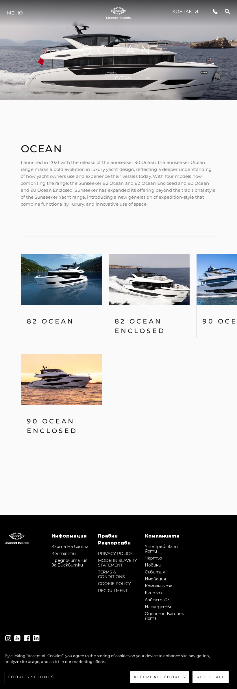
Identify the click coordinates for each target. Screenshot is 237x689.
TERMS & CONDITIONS (111, 574)
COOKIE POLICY (114, 583)
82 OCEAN (50, 321)
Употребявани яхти (161, 549)
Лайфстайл (157, 599)
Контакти (185, 11)
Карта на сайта (69, 546)
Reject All (211, 677)
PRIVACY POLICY (115, 553)
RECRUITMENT (113, 590)
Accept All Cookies (160, 677)
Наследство (159, 606)
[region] (118, 668)
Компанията (158, 586)
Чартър (153, 558)
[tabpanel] (118, 307)
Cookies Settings (31, 677)
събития (155, 572)
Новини (153, 565)
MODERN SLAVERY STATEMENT (117, 563)
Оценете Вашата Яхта (165, 616)
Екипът (153, 592)
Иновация (155, 579)
